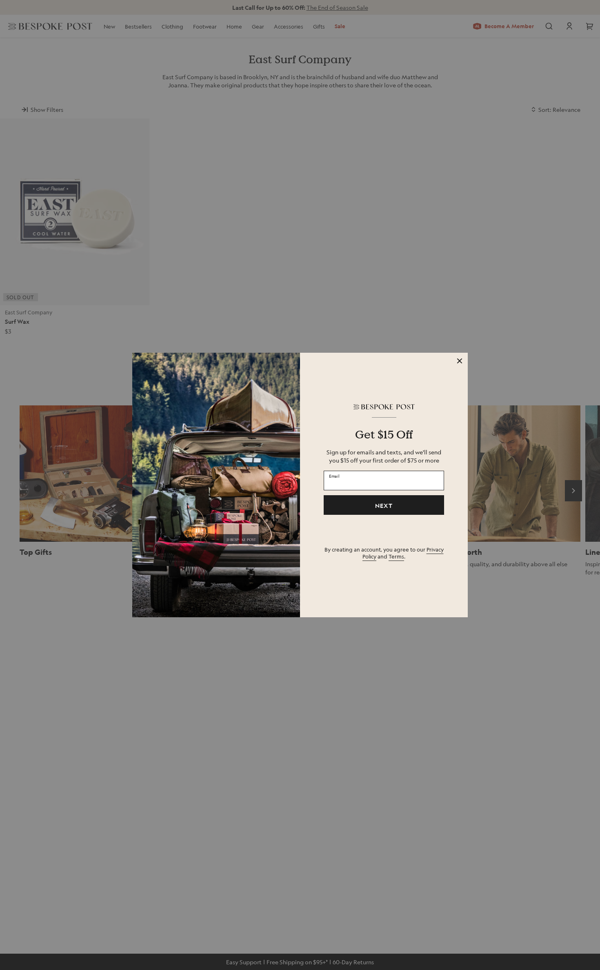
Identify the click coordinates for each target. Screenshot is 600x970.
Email (334, 476)
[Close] (459, 361)
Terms (396, 556)
